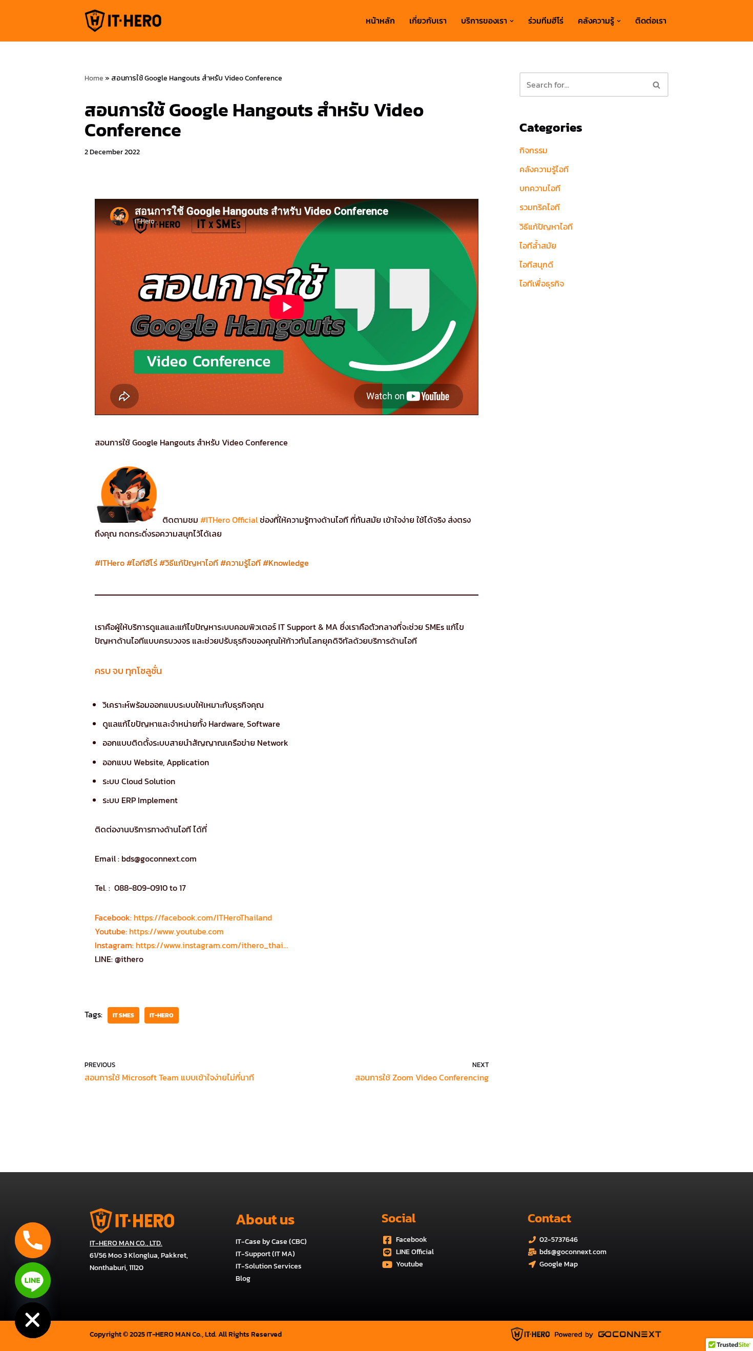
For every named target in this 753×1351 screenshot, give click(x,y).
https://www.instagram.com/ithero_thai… (211, 945)
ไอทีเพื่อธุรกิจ (541, 283)
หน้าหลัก (380, 20)
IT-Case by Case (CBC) (271, 1241)
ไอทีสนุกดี (536, 264)
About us (265, 1219)
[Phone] (33, 1240)
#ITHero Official (229, 520)
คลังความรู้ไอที (544, 169)
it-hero (162, 1015)
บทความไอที (539, 188)
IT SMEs (123, 1015)
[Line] (33, 1280)
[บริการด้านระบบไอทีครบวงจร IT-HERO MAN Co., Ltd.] (123, 20)
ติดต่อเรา (650, 20)
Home (94, 78)
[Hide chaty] (33, 1320)
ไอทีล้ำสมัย (537, 245)
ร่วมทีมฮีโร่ (545, 20)
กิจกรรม (533, 150)
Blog (243, 1278)
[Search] (656, 84)
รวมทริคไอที (539, 207)
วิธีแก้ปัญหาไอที (546, 226)
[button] (512, 21)
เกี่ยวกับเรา (428, 20)
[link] (203, 917)
